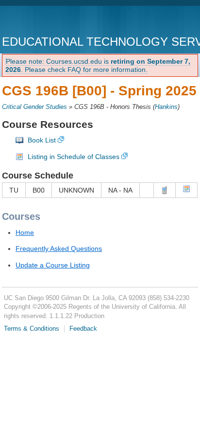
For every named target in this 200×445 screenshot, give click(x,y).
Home (25, 232)
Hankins (166, 107)
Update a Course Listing (53, 265)
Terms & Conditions (31, 328)
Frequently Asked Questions (59, 248)
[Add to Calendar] (186, 190)
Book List (42, 140)
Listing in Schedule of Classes (73, 156)
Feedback (83, 328)
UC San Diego (57, 22)
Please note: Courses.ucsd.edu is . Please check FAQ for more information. (97, 65)
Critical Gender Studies (34, 107)
